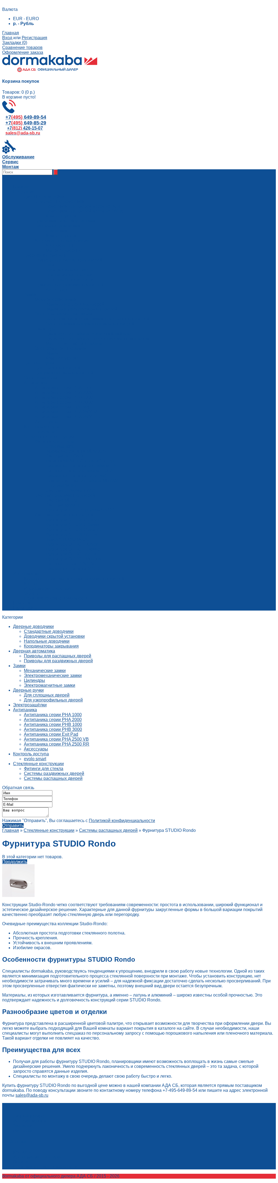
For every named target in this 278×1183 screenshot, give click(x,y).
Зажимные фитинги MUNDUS (76, 451)
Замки (52, 353)
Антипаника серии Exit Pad (51, 734)
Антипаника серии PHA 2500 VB (56, 739)
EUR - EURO (26, 18)
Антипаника (25, 709)
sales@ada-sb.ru (31, 1095)
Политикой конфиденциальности (122, 820)
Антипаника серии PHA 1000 (53, 714)
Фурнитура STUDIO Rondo (72, 519)
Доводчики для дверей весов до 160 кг (85, 211)
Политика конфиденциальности (56, 598)
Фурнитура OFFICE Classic (73, 549)
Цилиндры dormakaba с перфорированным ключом (97, 338)
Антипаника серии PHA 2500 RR (56, 744)
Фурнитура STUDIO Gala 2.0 (74, 529)
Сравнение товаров (22, 47)
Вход (7, 37)
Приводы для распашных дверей (57, 656)
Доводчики (56, 230)
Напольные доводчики (47, 641)
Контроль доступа (31, 754)
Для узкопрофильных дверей (53, 700)
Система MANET (63, 505)
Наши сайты (25, 608)
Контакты (33, 583)
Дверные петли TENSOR (71, 564)
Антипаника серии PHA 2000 (53, 719)
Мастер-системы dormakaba (74, 343)
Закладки (22, 1126)
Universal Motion (62, 485)
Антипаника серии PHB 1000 (53, 724)
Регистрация (34, 37)
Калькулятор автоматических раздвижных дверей (74, 578)
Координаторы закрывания (51, 646)
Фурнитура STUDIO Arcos (71, 534)
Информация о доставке (49, 588)
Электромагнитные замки (49, 685)
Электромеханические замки (53, 675)
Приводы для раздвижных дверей (58, 660)
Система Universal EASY (71, 490)
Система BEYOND (64, 456)
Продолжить (14, 861)
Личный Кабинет (29, 1116)
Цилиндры (34, 680)
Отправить (13, 825)
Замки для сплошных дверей (75, 304)
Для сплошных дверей (47, 695)
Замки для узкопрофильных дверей (82, 309)
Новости (21, 603)
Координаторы (60, 245)
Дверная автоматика (34, 651)
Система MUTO (61, 500)
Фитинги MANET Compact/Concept (80, 461)
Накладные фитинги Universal (76, 475)
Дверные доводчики (33, 626)
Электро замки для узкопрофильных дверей (90, 323)
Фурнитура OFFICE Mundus (73, 559)
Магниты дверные (64, 250)
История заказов (30, 1121)
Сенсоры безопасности (69, 279)
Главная (10, 32)
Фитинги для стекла (43, 768)
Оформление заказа (22, 52)
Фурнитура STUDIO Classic (73, 524)
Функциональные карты (69, 270)
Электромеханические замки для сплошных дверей (98, 319)
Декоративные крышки (69, 274)
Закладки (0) (14, 42)
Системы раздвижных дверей (54, 773)
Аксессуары (58, 289)
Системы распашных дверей (53, 778)
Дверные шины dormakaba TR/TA (79, 470)
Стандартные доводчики (49, 631)
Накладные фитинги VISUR (73, 568)
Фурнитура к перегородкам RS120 (80, 510)
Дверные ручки (28, 690)
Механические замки (45, 670)
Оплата (31, 593)
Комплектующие (62, 216)
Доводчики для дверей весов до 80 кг (83, 206)
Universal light (59, 446)
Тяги (50, 265)
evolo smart (35, 758)
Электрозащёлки (30, 705)
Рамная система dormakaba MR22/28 (83, 480)
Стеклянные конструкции (38, 763)
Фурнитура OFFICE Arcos (71, 554)
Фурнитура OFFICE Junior (71, 544)
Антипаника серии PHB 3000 (53, 729)
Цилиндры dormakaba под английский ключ (89, 333)
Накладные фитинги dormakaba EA (81, 466)
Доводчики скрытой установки (54, 636)
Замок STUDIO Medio (67, 539)
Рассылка (23, 1131)
